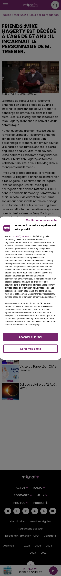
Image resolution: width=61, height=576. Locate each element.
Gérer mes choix (30, 349)
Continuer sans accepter (42, 220)
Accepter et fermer (30, 337)
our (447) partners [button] (21, 236)
